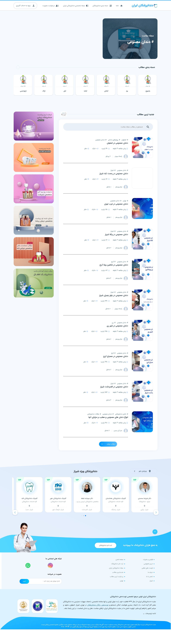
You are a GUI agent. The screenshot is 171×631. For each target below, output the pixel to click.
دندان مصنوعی (100, 140)
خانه (117, 5)
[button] (15, 512)
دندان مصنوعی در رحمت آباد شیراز (114, 173)
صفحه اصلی (119, 559)
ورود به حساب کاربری (23, 5)
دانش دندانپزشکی (120, 414)
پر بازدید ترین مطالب (116, 576)
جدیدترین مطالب (117, 572)
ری (113, 322)
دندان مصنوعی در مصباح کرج (115, 356)
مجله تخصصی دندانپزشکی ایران (74, 5)
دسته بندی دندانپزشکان (100, 5)
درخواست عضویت (48, 5)
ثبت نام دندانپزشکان (105, 545)
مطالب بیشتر (110, 444)
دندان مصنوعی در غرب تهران (116, 204)
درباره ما (150, 572)
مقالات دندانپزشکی (93, 414)
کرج (112, 261)
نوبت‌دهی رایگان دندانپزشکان (97, 605)
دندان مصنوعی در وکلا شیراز (116, 234)
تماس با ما (149, 576)
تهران (124, 201)
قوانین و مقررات (148, 559)
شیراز (112, 170)
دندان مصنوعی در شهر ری (117, 325)
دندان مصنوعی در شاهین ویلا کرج (114, 264)
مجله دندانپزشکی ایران (116, 568)
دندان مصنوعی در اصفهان (117, 143)
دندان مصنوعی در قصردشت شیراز (114, 386)
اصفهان (124, 140)
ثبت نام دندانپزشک (117, 564)
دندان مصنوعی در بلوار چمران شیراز (113, 295)
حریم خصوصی (148, 564)
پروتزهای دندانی (113, 140)
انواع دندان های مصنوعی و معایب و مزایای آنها (108, 417)
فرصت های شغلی (147, 568)
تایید (24, 581)
